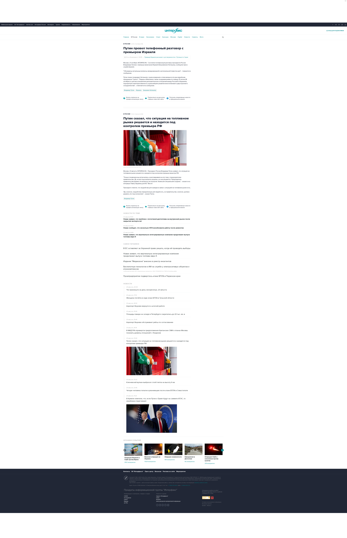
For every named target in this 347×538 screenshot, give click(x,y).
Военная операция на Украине (152, 458)
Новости (187, 37)
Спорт (158, 37)
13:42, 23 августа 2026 (137, 114)
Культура (165, 37)
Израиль (138, 90)
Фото (201, 37)
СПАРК (126, 496)
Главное (126, 37)
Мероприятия (86, 24)
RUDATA (158, 499)
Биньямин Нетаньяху (149, 90)
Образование (76, 24)
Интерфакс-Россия (40, 24)
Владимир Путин (129, 90)
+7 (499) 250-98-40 (172, 485)
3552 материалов (129, 462)
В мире (141, 37)
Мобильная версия (7, 24)
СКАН (157, 498)
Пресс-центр (149, 471)
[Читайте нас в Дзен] (157, 505)
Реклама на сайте (169, 471)
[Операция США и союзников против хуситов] (214, 454)
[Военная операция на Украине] (153, 454)
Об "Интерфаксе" (19, 24)
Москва (173, 37)
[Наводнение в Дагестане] (194, 454)
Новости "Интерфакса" (162, 496)
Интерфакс (173, 30)
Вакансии (158, 471)
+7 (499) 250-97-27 (185, 485)
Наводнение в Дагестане (190, 458)
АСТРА (126, 503)
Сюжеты (195, 37)
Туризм (58, 24)
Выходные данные (207, 504)
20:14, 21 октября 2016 (137, 44)
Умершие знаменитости (173, 457)
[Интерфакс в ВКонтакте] (163, 505)
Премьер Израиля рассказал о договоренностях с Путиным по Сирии (166, 57)
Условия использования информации (211, 502)
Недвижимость (66, 24)
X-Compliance (127, 498)
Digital (180, 37)
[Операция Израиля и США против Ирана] (133, 455)
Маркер (126, 501)
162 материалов (189, 461)
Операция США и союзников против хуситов (211, 459)
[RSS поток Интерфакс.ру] (165, 505)
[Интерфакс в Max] (168, 505)
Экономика (150, 37)
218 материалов (210, 463)
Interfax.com (29, 24)
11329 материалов (150, 461)
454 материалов (170, 459)
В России (134, 37)
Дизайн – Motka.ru (206, 505)
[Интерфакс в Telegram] (160, 505)
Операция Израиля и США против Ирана (132, 459)
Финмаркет (50, 24)
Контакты (126, 471)
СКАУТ (126, 499)
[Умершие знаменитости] (173, 454)
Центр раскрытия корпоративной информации (168, 501)
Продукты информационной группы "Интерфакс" (150, 490)
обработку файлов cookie (200, 482)
